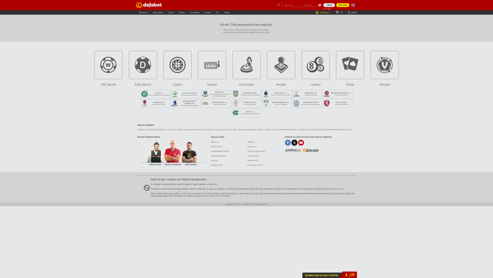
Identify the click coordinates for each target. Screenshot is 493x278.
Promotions (325, 12)
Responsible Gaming (220, 151)
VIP (341, 12)
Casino (171, 12)
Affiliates (251, 142)
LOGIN (329, 5)
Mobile (353, 12)
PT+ (217, 12)
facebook (288, 143)
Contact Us (252, 146)
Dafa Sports (158, 12)
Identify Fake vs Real (256, 151)
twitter (294, 143)
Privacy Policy (216, 165)
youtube (301, 143)
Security (214, 160)
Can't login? (327, 9)
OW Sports (143, 12)
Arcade (208, 12)
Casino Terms (253, 156)
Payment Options (218, 156)
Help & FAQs (252, 160)
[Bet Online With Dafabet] (149, 5)
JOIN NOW (342, 5)
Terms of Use (216, 146)
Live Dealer (195, 12)
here (252, 32)
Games (182, 12)
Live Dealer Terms (255, 165)
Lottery (227, 12)
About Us (215, 142)
